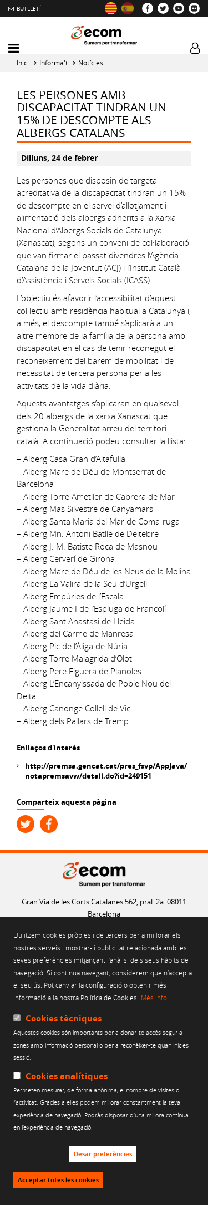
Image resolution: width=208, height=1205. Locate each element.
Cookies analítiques (67, 1076)
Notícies (90, 63)
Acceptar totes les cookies (58, 1180)
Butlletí (29, 8)
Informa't (53, 63)
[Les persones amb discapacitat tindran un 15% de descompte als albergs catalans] (111, 8)
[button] (13, 48)
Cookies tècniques (64, 1018)
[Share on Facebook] (49, 824)
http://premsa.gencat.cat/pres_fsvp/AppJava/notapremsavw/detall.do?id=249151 (106, 771)
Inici (23, 63)
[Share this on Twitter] (25, 824)
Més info (154, 997)
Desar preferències (103, 1154)
